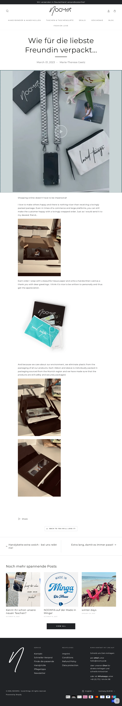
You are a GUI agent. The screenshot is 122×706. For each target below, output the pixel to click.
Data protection (70, 665)
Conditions (67, 657)
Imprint (66, 654)
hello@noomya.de (98, 661)
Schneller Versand (43, 657)
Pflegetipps (40, 669)
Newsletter (39, 673)
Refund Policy (69, 661)
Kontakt (38, 654)
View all (61, 626)
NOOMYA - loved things (21, 691)
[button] (7, 11)
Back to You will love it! (62, 528)
